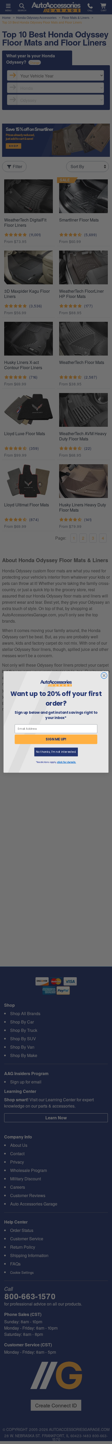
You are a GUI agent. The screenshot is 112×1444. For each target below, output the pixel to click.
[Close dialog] (104, 676)
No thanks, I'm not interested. (56, 752)
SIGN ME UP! (56, 739)
